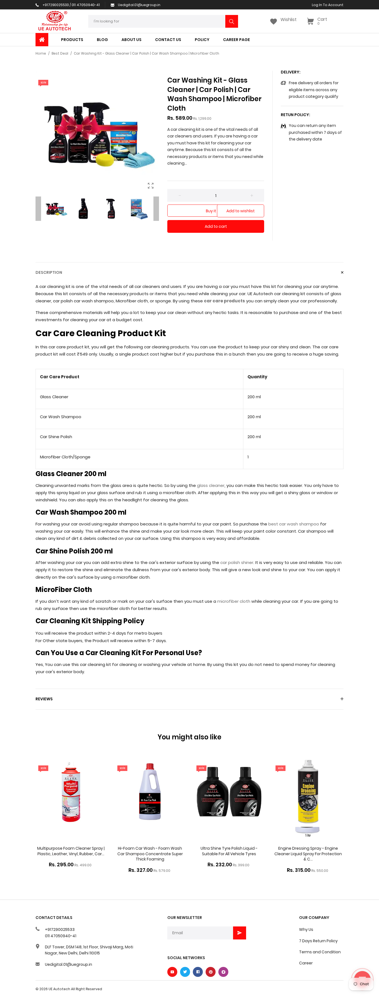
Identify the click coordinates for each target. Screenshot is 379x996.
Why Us (306, 929)
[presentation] (38, 208)
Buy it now (215, 211)
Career (306, 963)
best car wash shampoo (293, 524)
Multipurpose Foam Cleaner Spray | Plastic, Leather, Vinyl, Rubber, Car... (71, 851)
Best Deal (60, 53)
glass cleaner (210, 485)
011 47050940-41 (60, 936)
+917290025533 (60, 929)
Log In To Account (327, 4)
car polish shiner (236, 562)
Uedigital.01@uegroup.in (68, 964)
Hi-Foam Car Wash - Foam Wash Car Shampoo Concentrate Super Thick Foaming (150, 854)
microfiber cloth (233, 601)
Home (41, 53)
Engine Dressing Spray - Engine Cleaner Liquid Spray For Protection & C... (308, 854)
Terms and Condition (320, 952)
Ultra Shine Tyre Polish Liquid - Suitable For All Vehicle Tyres (229, 851)
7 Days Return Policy (318, 941)
